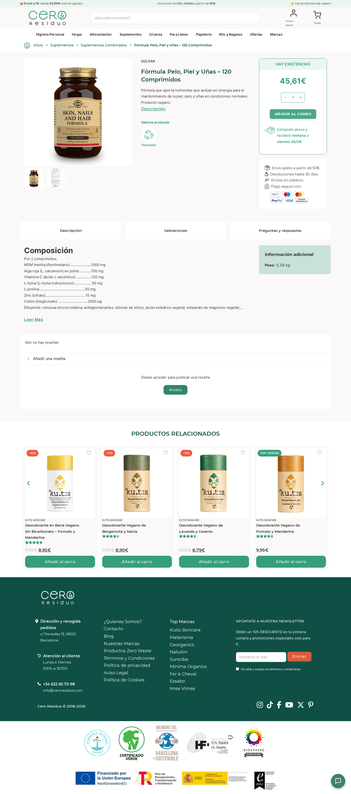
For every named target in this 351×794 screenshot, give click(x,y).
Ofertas (256, 34)
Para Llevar (179, 34)
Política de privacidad (127, 665)
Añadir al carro (60, 562)
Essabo (177, 681)
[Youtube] (289, 705)
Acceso (175, 389)
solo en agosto (71, 3)
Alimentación (101, 34)
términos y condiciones (285, 669)
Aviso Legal (116, 672)
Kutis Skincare (185, 630)
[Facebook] (279, 705)
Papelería (204, 34)
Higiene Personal (50, 34)
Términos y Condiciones (129, 658)
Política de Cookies (124, 680)
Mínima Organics (188, 666)
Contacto (113, 628)
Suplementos (131, 34)
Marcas (276, 34)
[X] (300, 705)
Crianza (155, 34)
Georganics (182, 644)
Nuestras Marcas (121, 643)
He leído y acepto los (270, 669)
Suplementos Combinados (104, 45)
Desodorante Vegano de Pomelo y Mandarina (278, 528)
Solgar (148, 61)
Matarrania (181, 637)
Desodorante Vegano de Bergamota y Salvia (124, 528)
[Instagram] (260, 705)
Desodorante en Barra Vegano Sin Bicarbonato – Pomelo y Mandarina (52, 531)
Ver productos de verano (313, 3)
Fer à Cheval (183, 674)
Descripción (153, 108)
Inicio (38, 45)
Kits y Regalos (230, 34)
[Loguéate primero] (90, 453)
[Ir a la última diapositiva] (29, 483)
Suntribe (179, 659)
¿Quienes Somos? (123, 621)
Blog (109, 636)
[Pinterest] (311, 705)
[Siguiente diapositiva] (322, 483)
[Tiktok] (270, 705)
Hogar (77, 34)
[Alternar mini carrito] (317, 18)
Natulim (178, 652)
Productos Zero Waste (127, 650)
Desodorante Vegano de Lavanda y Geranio (201, 528)
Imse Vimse (182, 688)
